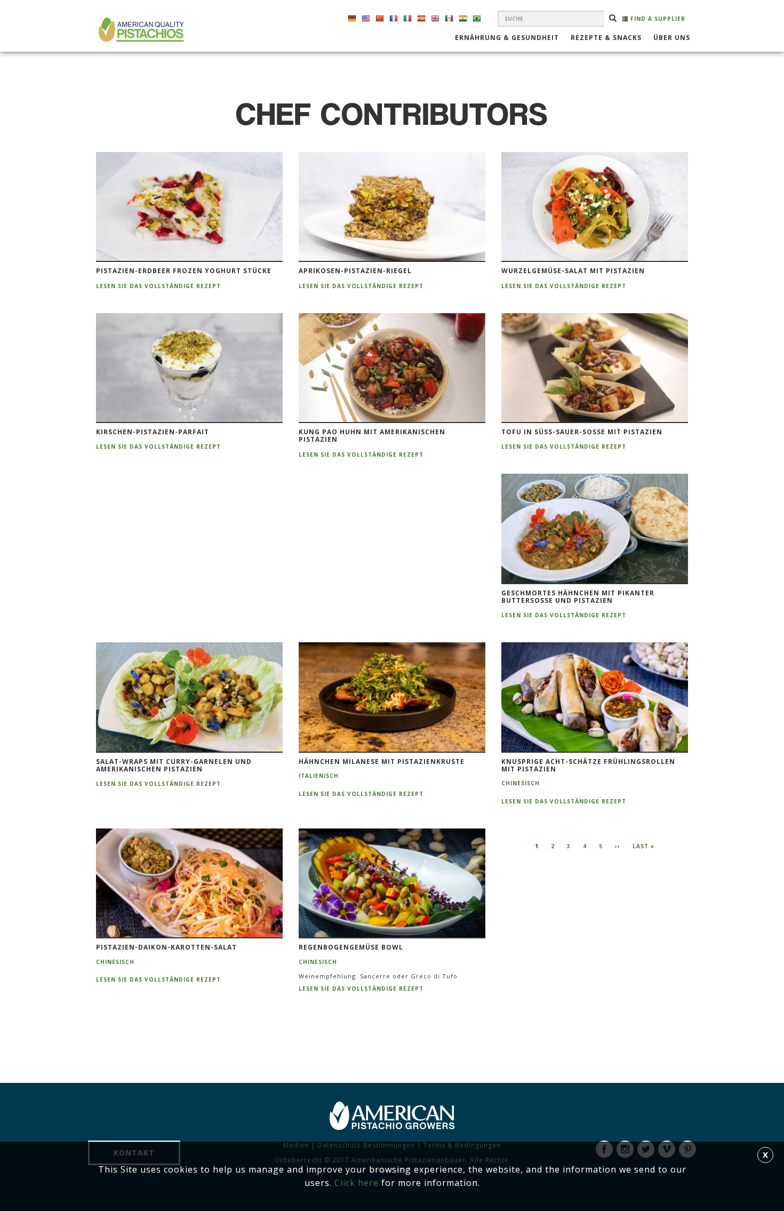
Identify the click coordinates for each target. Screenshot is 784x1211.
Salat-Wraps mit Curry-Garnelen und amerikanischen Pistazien (174, 766)
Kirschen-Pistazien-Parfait (152, 432)
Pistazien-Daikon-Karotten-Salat (166, 947)
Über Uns (671, 38)
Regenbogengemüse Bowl (351, 947)
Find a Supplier (656, 18)
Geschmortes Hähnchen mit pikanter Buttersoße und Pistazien (577, 597)
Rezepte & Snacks (606, 38)
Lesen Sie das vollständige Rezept (158, 286)
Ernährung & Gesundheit (507, 38)
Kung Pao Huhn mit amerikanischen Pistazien (372, 436)
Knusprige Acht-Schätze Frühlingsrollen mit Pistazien (588, 766)
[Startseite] (140, 30)
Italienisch (319, 775)
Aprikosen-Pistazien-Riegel (355, 271)
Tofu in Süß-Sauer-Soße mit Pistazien (581, 432)
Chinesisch (520, 783)
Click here (356, 1183)
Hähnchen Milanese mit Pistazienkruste (382, 762)
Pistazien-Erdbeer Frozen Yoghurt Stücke (183, 271)
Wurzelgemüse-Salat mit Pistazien (573, 271)
